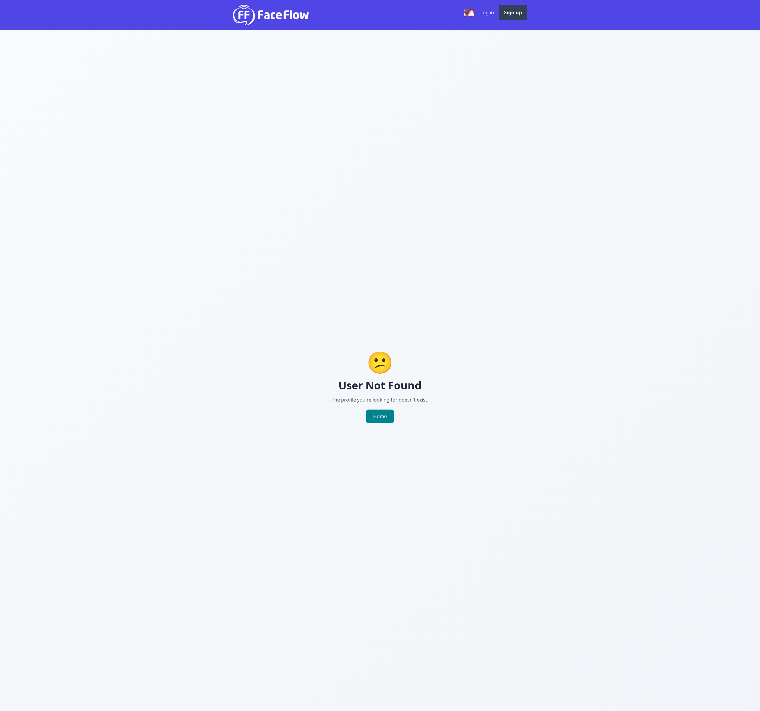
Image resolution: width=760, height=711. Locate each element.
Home (380, 416)
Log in (487, 12)
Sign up (513, 12)
